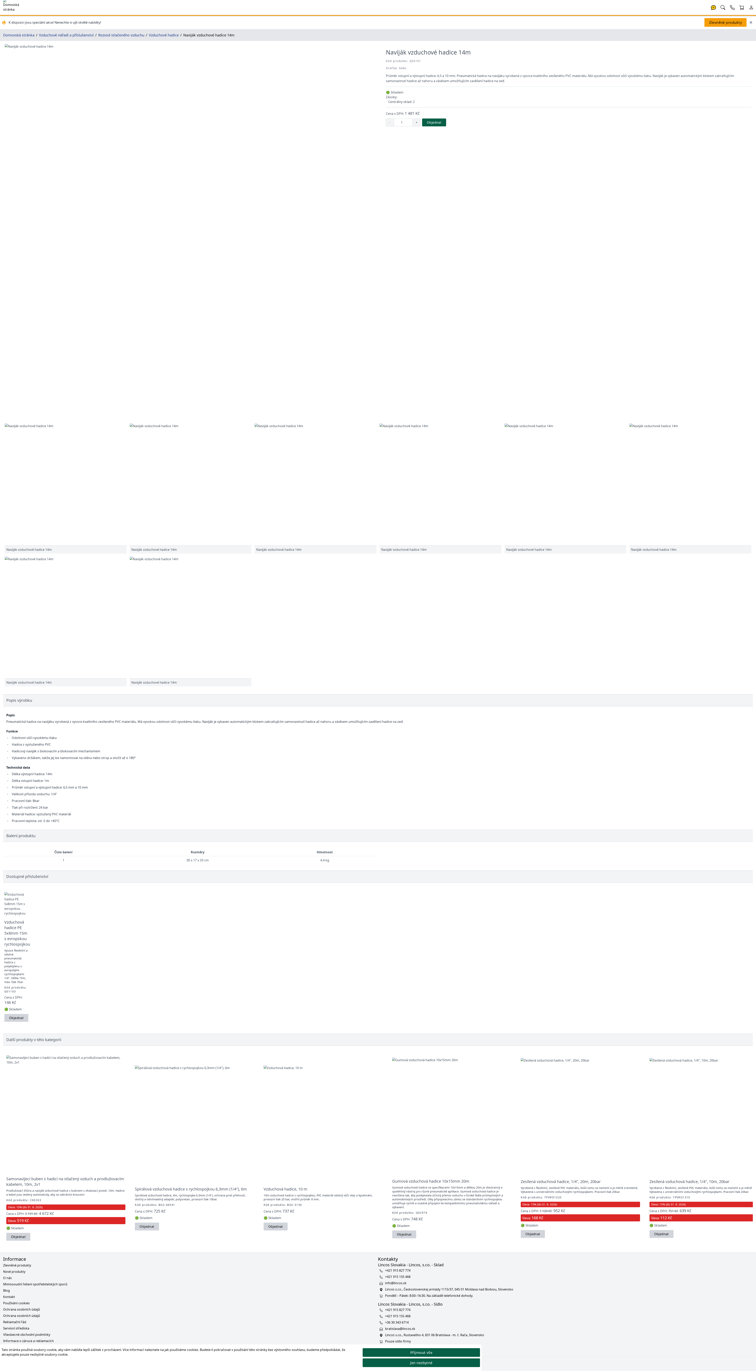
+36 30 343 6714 (397, 1322)
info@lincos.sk (396, 1283)
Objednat (434, 122)
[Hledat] (723, 7)
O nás (7, 1278)
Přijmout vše (421, 1352)
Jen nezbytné (421, 1362)
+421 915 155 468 (397, 1277)
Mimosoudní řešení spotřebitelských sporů (35, 1284)
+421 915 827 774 (397, 1270)
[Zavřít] (751, 22)
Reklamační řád (14, 1322)
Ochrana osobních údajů (21, 1309)
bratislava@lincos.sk (400, 1329)
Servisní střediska (16, 1328)
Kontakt (9, 1297)
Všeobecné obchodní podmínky (26, 1334)
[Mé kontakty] (732, 7)
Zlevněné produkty (725, 22)
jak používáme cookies (181, 1350)
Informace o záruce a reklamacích (28, 1341)
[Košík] (742, 7)
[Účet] (751, 7)
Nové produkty (14, 1271)
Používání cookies (16, 1303)
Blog (6, 1290)
